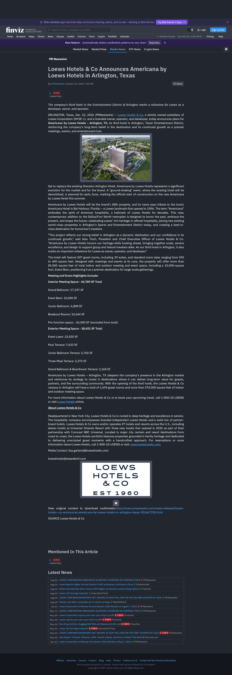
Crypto (101, 36)
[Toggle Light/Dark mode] (190, 30)
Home (10, 36)
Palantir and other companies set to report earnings (84, 602)
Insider (70, 36)
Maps (31, 36)
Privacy (117, 660)
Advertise (71, 660)
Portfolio (112, 36)
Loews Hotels (66, 402)
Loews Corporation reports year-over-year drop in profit (86, 615)
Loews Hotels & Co (130, 115)
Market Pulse (99, 49)
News (50, 36)
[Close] (227, 22)
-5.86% (119, 615)
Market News (80, 49)
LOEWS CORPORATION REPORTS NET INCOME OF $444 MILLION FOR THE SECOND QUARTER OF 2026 (110, 597)
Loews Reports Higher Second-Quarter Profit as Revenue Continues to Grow (96, 584)
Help (220, 36)
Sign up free (218, 29)
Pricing (210, 36)
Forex (92, 36)
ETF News (135, 49)
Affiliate (60, 660)
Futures (82, 36)
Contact (92, 660)
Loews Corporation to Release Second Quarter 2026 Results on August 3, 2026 (98, 606)
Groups (60, 36)
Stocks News (118, 49)
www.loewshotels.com (145, 444)
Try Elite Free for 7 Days (170, 22)
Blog (101, 660)
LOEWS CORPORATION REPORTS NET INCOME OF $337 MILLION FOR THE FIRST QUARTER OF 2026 (109, 632)
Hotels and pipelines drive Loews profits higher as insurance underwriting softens (99, 588)
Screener (20, 36)
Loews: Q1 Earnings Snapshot (73, 628)
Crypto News (151, 49)
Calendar (124, 36)
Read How (154, 42)
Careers (82, 660)
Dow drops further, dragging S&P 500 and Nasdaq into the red (89, 624)
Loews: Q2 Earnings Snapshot (73, 593)
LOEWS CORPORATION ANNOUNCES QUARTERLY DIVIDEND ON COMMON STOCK (99, 580)
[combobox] (79, 30)
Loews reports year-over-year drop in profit (80, 619)
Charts (41, 36)
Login (203, 29)
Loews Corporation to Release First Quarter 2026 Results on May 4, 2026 (95, 641)
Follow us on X (130, 660)
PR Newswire (57, 83)
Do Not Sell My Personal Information (158, 660)
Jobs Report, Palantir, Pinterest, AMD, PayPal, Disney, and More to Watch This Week (100, 637)
